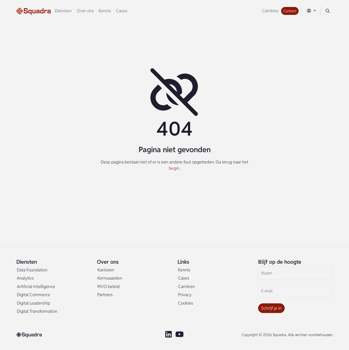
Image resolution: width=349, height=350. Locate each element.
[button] (290, 11)
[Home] (33, 11)
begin (174, 168)
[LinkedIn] (169, 334)
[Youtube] (180, 334)
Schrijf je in (271, 308)
